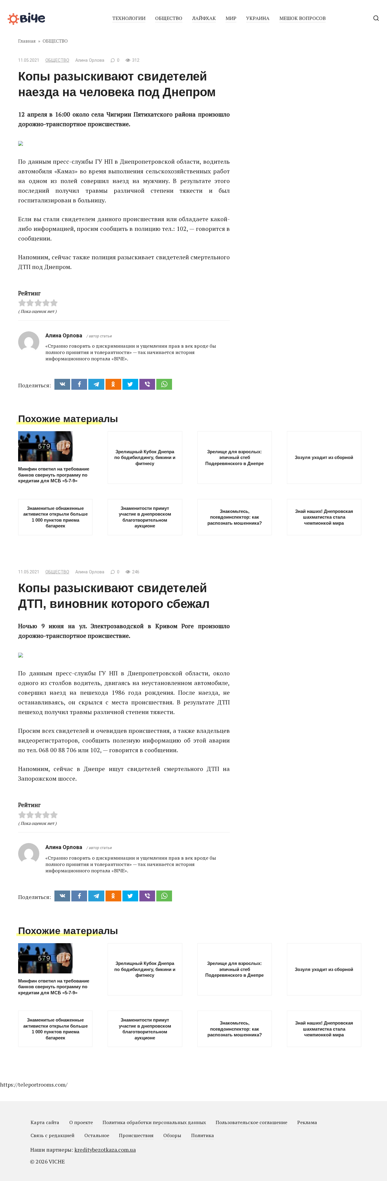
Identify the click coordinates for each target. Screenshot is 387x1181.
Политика (202, 1135)
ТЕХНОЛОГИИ (128, 18)
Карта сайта (45, 1122)
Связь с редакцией (52, 1135)
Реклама (307, 1122)
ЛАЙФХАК (204, 18)
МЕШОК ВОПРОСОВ (302, 18)
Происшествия (136, 1135)
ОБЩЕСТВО (168, 18)
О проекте (81, 1122)
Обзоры (172, 1135)
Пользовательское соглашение (251, 1122)
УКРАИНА (257, 18)
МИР (231, 18)
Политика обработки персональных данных (154, 1122)
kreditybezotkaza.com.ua (105, 1149)
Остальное (96, 1135)
